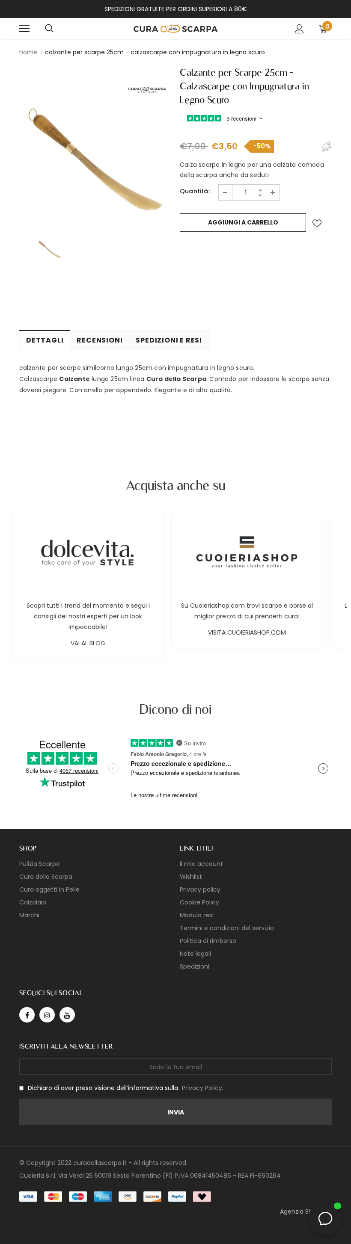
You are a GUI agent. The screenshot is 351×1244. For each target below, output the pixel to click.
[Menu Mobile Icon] (24, 29)
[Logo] (175, 28)
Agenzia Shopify (303, 1211)
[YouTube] (67, 1014)
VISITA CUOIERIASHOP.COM (247, 632)
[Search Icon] (49, 28)
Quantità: (195, 191)
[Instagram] (47, 1014)
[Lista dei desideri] (316, 223)
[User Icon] (299, 28)
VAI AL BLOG (88, 643)
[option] (95, 144)
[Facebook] (27, 1014)
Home (28, 52)
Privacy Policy (202, 1088)
